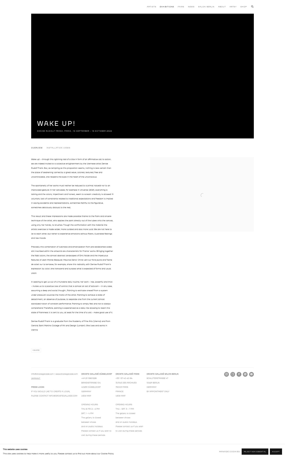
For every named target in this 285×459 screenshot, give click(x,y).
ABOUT (222, 6)
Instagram (226, 374)
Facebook (239, 374)
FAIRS (181, 6)
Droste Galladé (46, 6)
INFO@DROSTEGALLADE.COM (63, 396)
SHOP (243, 6)
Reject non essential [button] (255, 452)
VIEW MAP (86, 396)
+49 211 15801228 (88, 378)
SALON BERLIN (206, 6)
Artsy (232, 374)
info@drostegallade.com (42, 374)
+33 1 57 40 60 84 (124, 378)
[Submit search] (252, 6)
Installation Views (58, 148)
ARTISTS (151, 6)
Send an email (245, 374)
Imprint (35, 378)
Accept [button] (276, 452)
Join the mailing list (251, 374)
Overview (37, 148)
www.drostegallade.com (67, 374)
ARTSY (233, 6)
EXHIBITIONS (167, 6)
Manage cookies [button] (229, 451)
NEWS (191, 6)
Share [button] (37, 350)
